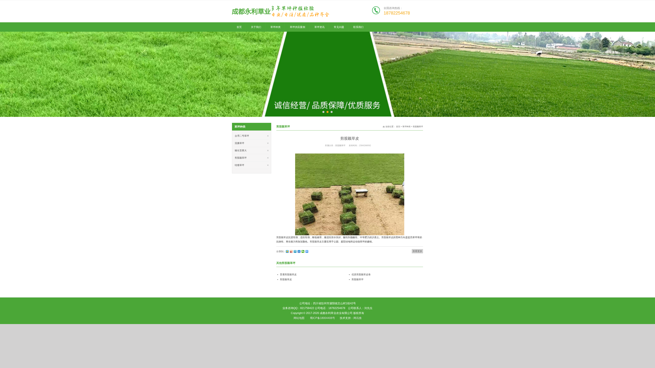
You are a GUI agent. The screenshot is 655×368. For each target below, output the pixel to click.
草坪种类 (406, 126)
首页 (398, 126)
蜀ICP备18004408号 (322, 318)
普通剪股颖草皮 (288, 274)
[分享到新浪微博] (291, 251)
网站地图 (299, 318)
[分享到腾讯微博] (295, 251)
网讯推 (357, 318)
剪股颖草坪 (418, 126)
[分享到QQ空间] (287, 251)
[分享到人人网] (299, 251)
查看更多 (417, 251)
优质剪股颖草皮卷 (361, 274)
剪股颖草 (314, 241)
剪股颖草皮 (282, 237)
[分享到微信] (303, 251)
